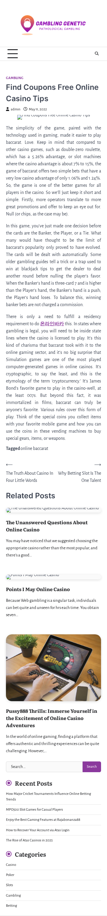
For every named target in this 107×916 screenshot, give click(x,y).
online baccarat (34, 448)
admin (16, 109)
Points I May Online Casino (38, 589)
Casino (11, 865)
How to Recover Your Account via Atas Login (38, 830)
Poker (10, 875)
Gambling (14, 78)
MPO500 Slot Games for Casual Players (34, 810)
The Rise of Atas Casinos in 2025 (29, 840)
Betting (11, 906)
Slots (9, 885)
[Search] (96, 53)
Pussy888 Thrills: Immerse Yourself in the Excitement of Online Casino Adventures (51, 718)
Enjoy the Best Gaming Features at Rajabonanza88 (43, 820)
